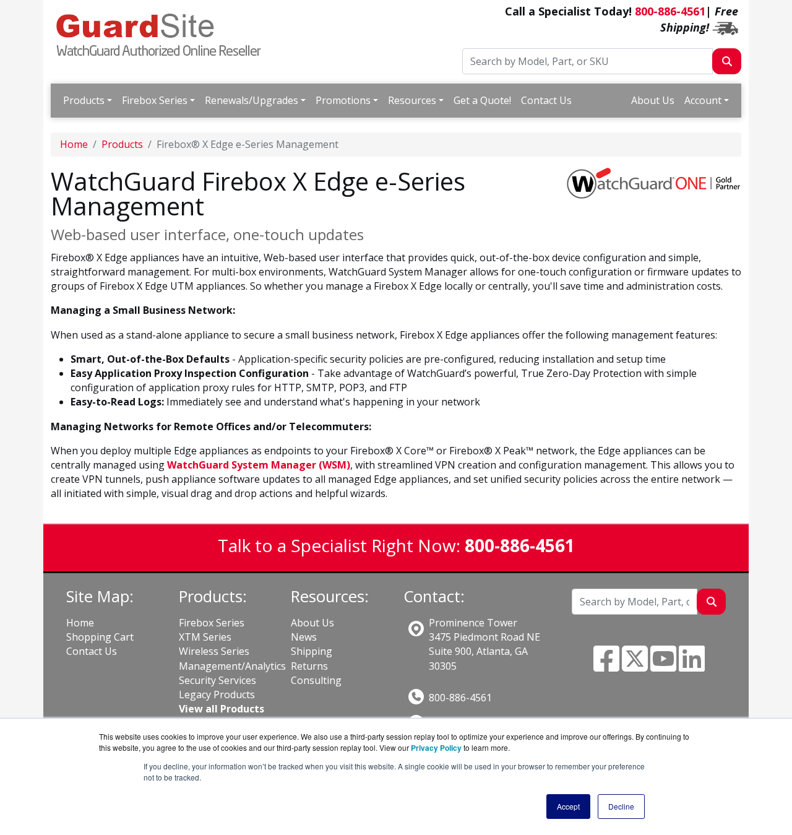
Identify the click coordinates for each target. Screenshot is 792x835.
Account (702, 100)
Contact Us (546, 100)
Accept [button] (568, 806)
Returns (309, 666)
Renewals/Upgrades (251, 100)
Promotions (343, 100)
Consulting (316, 680)
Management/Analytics (232, 666)
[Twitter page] (635, 666)
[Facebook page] (606, 666)
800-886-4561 (670, 11)
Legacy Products (217, 694)
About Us (652, 100)
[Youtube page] (663, 666)
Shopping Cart (100, 637)
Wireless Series (214, 651)
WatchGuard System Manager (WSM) (258, 465)
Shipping (311, 651)
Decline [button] (621, 806)
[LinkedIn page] (692, 666)
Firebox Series (154, 100)
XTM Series (205, 637)
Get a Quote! (482, 100)
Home (74, 144)
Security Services (217, 680)
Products (84, 100)
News (304, 637)
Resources (412, 100)
